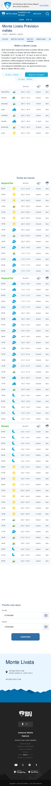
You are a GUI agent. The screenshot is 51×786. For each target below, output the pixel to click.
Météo (30, 39)
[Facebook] (36, 765)
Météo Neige (11, 13)
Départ (4, 622)
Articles (37, 13)
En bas (12, 74)
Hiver (21, 19)
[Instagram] (29, 765)
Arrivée (4, 610)
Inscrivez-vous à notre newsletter (25, 740)
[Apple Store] (33, 771)
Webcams (41, 39)
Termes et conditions (25, 749)
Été (27, 19)
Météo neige (17, 39)
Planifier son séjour (24, 13)
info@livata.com (13, 679)
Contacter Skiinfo (25, 732)
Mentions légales (25, 744)
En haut (25, 79)
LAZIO (5, 34)
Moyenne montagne (36, 74)
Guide (5, 39)
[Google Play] (19, 771)
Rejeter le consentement (25, 757)
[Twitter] (23, 765)
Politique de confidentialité (25, 746)
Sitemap (25, 752)
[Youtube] (16, 765)
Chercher (25, 637)
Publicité (25, 736)
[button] (47, 13)
